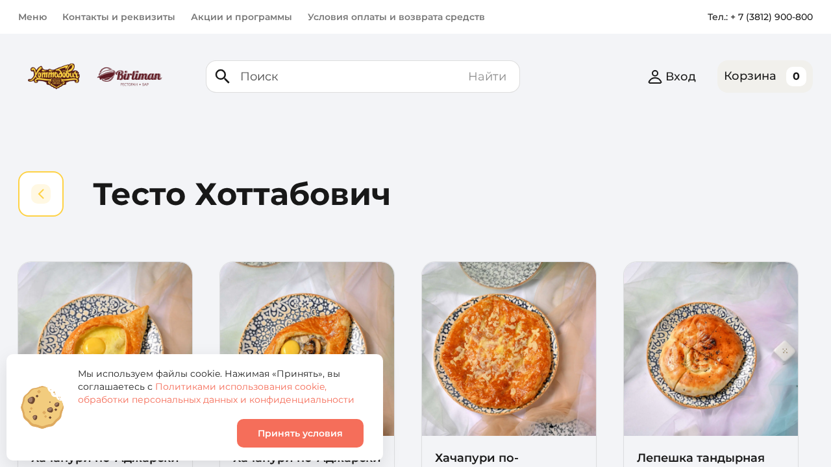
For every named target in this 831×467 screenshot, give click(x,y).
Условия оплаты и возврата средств (396, 17)
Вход (680, 76)
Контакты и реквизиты (118, 17)
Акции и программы (241, 17)
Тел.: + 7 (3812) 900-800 (760, 17)
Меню (32, 17)
